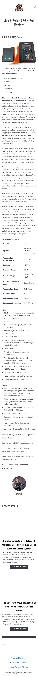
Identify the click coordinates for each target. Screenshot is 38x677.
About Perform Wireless (19, 667)
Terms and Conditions (19, 658)
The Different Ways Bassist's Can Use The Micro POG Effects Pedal (19, 607)
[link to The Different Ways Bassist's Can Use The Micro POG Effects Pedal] (19, 585)
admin (19, 494)
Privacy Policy (13, 663)
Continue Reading (19, 567)
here (17, 438)
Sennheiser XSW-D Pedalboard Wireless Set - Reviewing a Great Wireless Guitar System (19, 545)
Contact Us (25, 663)
